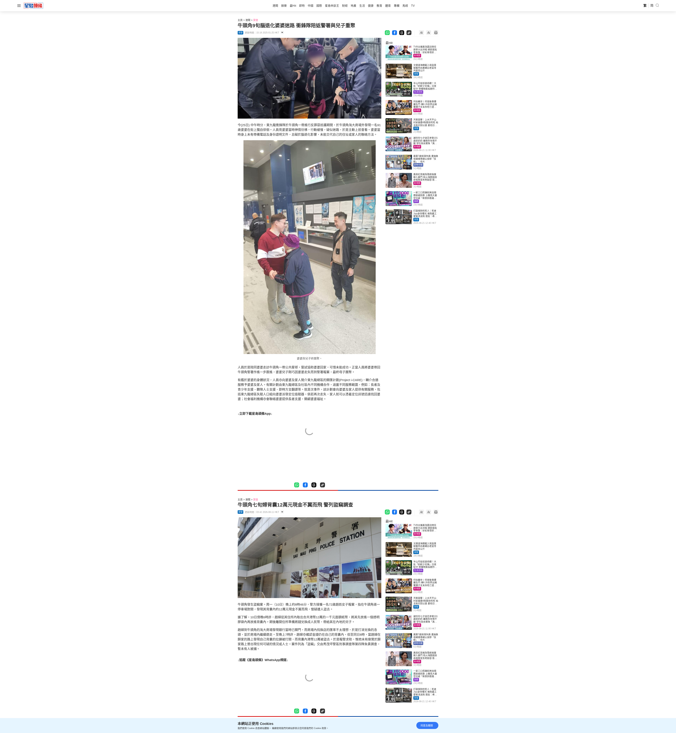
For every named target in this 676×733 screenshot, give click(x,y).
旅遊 (416, 201)
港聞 (247, 20)
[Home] (33, 5)
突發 (255, 20)
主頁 (240, 20)
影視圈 (417, 56)
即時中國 (418, 165)
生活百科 (418, 92)
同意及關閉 (427, 725)
